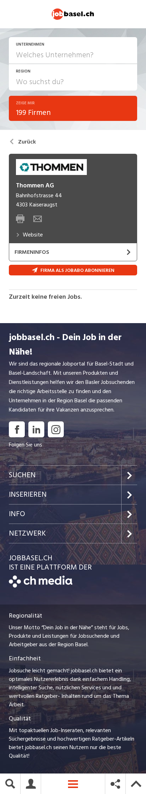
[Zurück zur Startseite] (40, 585)
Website (33, 234)
